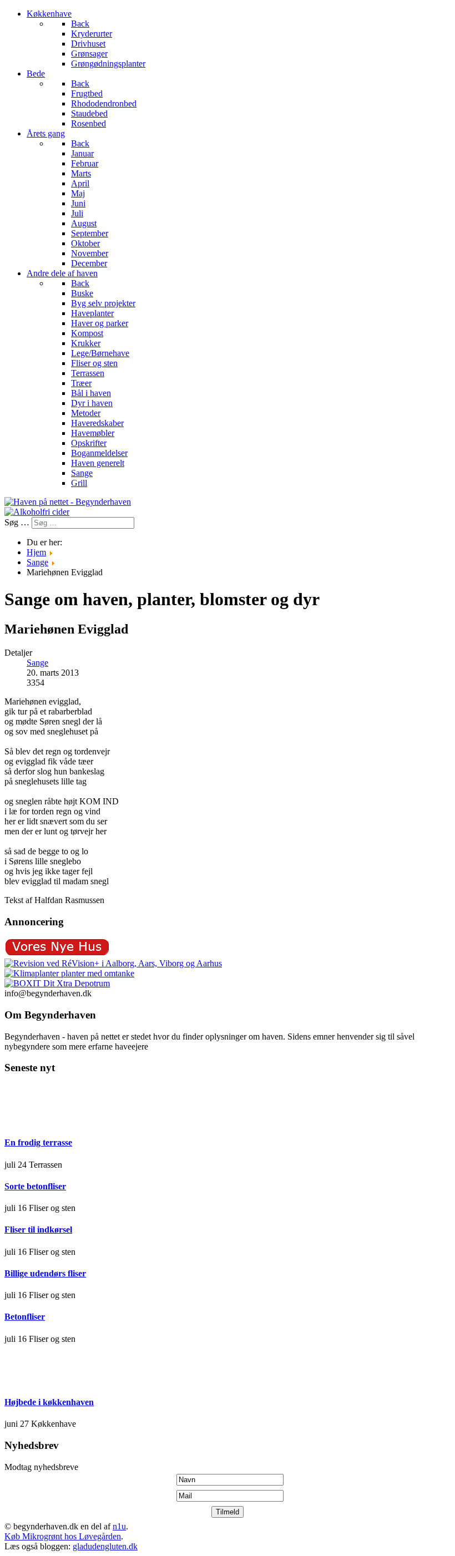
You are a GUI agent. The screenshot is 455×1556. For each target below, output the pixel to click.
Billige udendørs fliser (45, 1273)
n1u (119, 1526)
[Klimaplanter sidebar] (69, 973)
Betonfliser (24, 1316)
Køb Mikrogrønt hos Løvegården (62, 1536)
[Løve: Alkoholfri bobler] (36, 511)
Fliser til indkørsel (38, 1229)
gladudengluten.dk (105, 1546)
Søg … (16, 522)
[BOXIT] (57, 983)
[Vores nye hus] (57, 953)
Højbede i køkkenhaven (49, 1402)
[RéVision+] (113, 963)
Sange (37, 662)
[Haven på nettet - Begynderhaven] (67, 501)
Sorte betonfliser (35, 1186)
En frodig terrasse (38, 1142)
